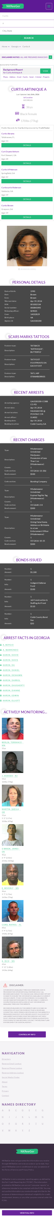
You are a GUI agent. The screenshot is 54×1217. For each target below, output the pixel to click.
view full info (27, 1213)
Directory (6, 1059)
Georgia (14, 46)
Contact (5, 1095)
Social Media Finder (11, 1077)
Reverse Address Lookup (13, 1073)
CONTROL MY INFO (27, 1034)
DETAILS (27, 145)
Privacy (5, 1091)
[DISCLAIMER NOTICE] (50, 57)
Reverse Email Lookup (11, 1064)
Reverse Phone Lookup (12, 1068)
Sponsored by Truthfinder (9, 65)
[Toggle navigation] (49, 6)
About (4, 1082)
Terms (4, 1086)
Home (4, 46)
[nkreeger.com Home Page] (13, 6)
